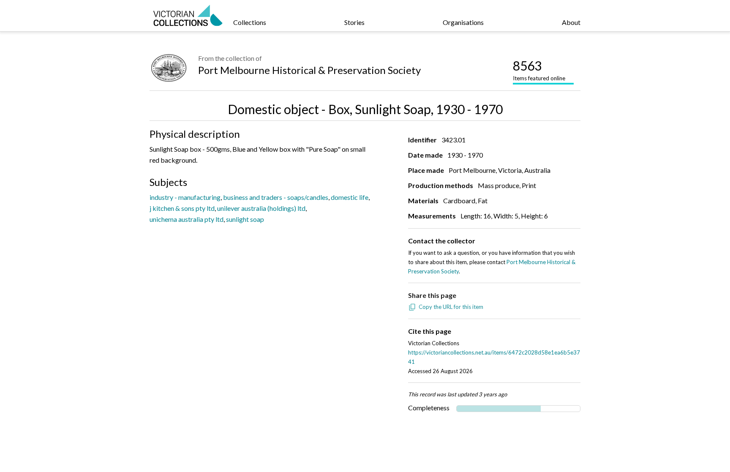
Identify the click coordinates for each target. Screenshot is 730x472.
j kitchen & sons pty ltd (182, 208)
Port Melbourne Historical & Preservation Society (309, 70)
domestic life (349, 197)
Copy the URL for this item (451, 306)
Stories (354, 22)
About (571, 22)
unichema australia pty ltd (186, 219)
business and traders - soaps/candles (275, 197)
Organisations (463, 22)
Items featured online (539, 70)
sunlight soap (245, 219)
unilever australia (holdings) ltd (261, 208)
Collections (249, 22)
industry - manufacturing (185, 197)
